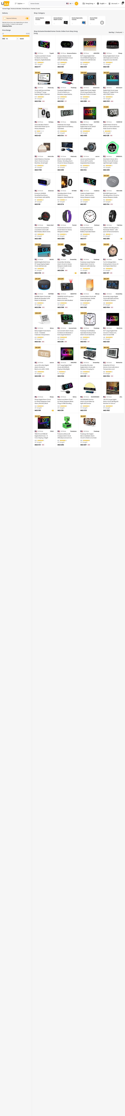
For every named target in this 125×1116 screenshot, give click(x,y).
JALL (120, 397)
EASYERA (96, 122)
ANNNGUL (119, 156)
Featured (119, 32)
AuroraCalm (72, 328)
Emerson (51, 191)
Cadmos (96, 191)
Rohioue (96, 225)
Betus (52, 328)
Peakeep (73, 88)
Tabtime (119, 225)
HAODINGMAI (95, 397)
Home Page (6, 9)
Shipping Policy (7, 26)
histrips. (51, 122)
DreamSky (73, 259)
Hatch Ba (51, 156)
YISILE (52, 431)
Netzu (74, 397)
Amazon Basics (71, 53)
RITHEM (74, 191)
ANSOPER (96, 53)
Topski (52, 53)
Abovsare (119, 88)
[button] (89, 3)
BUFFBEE (51, 294)
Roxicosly (51, 88)
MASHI (52, 259)
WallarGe (73, 122)
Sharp (120, 53)
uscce (97, 156)
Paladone (73, 431)
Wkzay (97, 294)
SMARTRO (73, 294)
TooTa (120, 259)
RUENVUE (119, 122)
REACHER (119, 191)
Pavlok (74, 225)
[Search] (76, 3)
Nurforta (119, 328)
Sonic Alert (50, 225)
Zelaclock (96, 88)
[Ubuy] (5, 3)
